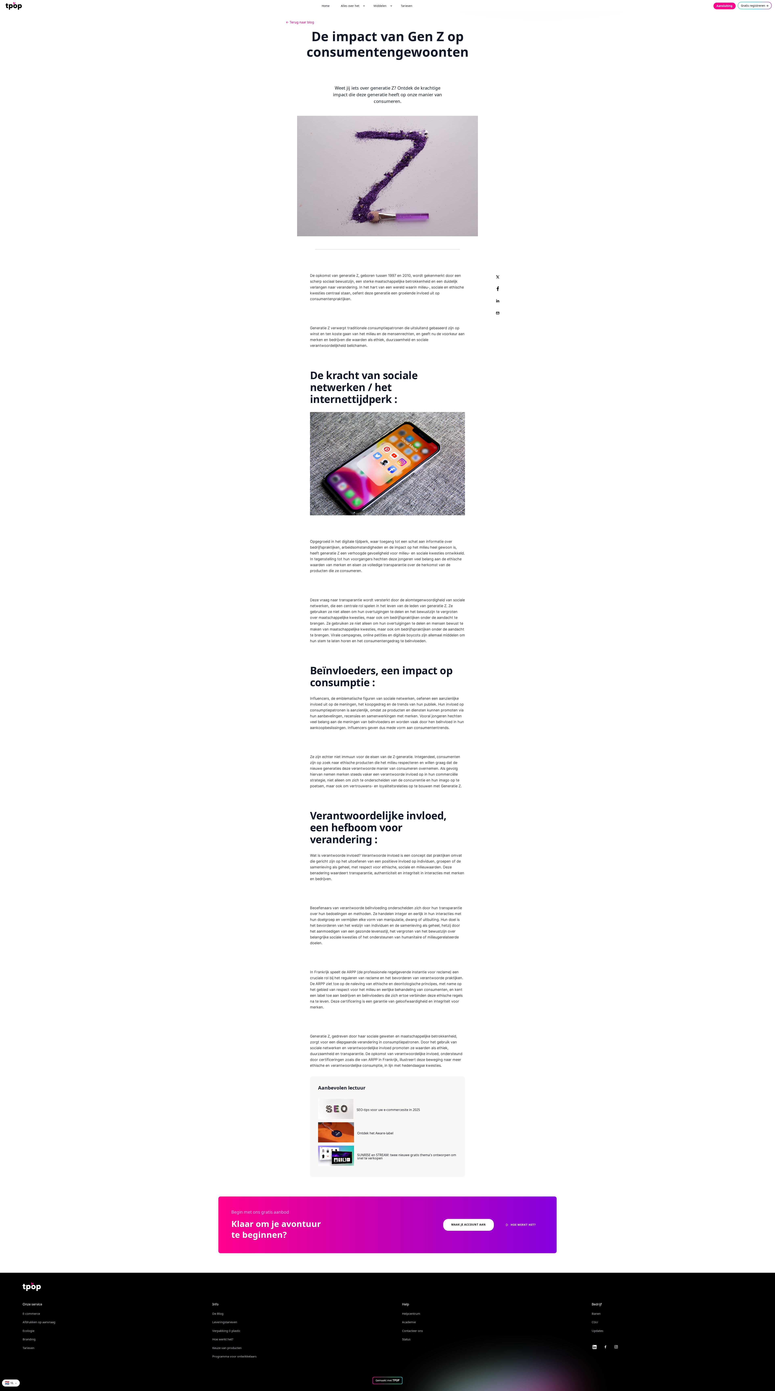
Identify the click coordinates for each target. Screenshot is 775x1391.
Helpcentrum (411, 1314)
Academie (409, 1322)
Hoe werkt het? (222, 1339)
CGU (595, 1322)
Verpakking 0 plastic (226, 1331)
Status (406, 1339)
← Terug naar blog (300, 22)
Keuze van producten (227, 1348)
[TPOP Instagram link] (616, 1346)
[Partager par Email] (498, 313)
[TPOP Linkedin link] (595, 1346)
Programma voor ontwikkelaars (234, 1356)
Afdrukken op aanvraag (39, 1322)
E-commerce (31, 1314)
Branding (29, 1339)
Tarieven (28, 1348)
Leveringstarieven (224, 1322)
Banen (596, 1314)
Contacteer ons (412, 1331)
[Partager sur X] (498, 277)
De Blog (217, 1314)
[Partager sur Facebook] (498, 289)
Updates (597, 1331)
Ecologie (28, 1331)
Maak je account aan (468, 1224)
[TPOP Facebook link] (605, 1346)
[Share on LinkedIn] (498, 301)
